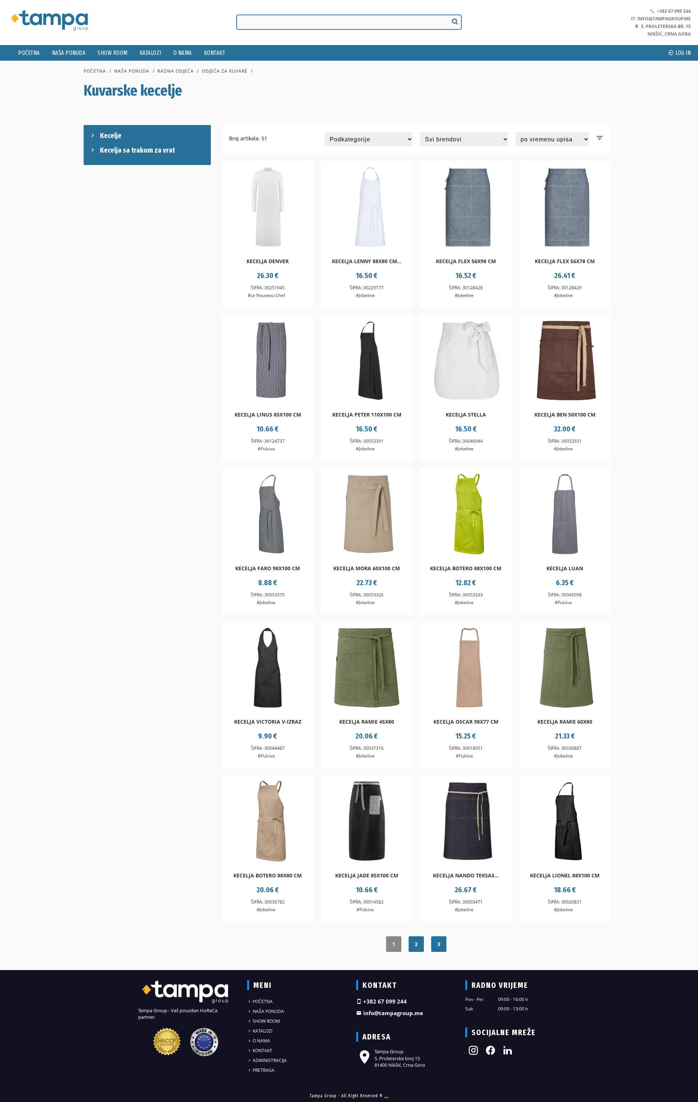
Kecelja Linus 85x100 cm (267, 414)
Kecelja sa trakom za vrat (137, 150)
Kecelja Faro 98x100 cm (267, 568)
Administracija (269, 1060)
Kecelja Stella (466, 414)
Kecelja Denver (267, 261)
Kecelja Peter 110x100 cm (366, 414)
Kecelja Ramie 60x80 (564, 721)
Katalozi (150, 52)
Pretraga (263, 1070)
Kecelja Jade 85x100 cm (366, 875)
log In (682, 52)
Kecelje (110, 135)
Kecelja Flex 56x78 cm (565, 261)
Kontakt (214, 52)
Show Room (112, 52)
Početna (29, 52)
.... (386, 1095)
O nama (182, 52)
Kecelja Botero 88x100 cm (465, 568)
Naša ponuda (69, 52)
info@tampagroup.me (663, 19)
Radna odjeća (175, 71)
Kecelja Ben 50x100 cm (564, 414)
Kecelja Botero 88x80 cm (267, 875)
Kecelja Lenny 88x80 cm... (366, 261)
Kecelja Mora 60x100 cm (366, 568)
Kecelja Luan (564, 568)
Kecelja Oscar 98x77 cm (465, 721)
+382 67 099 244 (673, 11)
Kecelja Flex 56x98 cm (466, 261)
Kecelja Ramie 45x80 (366, 721)
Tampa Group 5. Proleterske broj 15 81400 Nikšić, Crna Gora (399, 1058)
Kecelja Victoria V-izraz (267, 721)
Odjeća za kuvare (225, 71)
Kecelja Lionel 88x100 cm (564, 875)
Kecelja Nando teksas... (466, 875)
